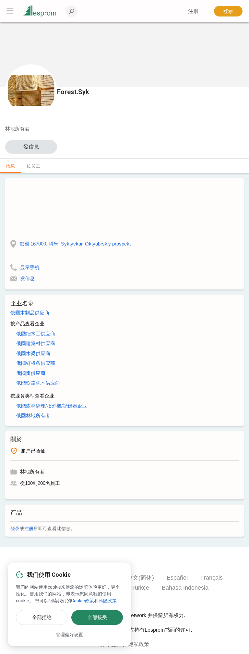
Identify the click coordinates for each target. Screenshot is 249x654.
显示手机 (30, 267)
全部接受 (97, 617)
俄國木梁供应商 (33, 353)
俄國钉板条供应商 (35, 363)
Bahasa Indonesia (185, 587)
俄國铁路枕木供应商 (38, 383)
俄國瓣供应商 (30, 373)
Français (211, 577)
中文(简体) (140, 577)
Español (177, 577)
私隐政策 (108, 600)
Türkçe (140, 587)
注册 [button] (193, 11)
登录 (228, 11)
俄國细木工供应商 (35, 333)
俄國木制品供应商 (29, 312)
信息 (10, 166)
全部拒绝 (42, 617)
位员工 (33, 166)
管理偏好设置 (69, 634)
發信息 (31, 146)
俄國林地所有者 (33, 415)
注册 (29, 528)
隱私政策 (138, 644)
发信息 (27, 278)
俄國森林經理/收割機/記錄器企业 (51, 406)
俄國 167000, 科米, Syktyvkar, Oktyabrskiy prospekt (75, 243)
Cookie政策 (82, 600)
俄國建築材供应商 (35, 343)
